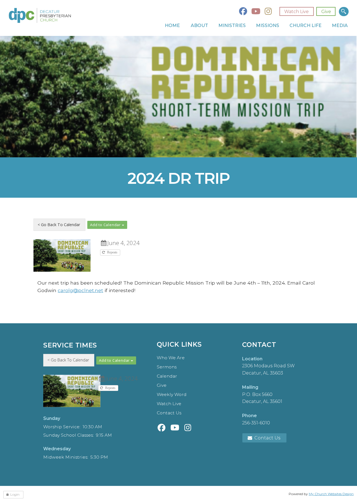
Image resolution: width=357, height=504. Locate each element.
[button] (107, 225)
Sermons (167, 367)
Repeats (112, 252)
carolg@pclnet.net (80, 290)
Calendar (167, 376)
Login (15, 494)
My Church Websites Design (331, 494)
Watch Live (296, 11)
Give (326, 11)
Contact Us (169, 412)
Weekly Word (172, 394)
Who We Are (171, 357)
